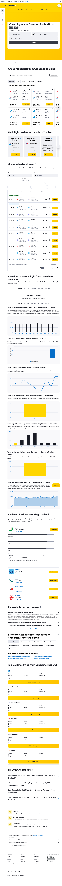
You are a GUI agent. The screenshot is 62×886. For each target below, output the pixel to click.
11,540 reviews (19, 599)
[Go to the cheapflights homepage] (11, 5)
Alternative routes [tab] (13, 641)
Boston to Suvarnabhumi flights (41, 658)
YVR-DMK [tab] (26, 288)
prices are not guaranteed (38, 835)
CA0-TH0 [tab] (20, 303)
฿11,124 (13, 27)
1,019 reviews (18, 591)
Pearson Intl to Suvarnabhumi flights (17, 658)
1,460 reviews (18, 582)
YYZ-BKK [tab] (47, 288)
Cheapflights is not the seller (16, 840)
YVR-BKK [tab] (20, 288)
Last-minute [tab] (31, 81)
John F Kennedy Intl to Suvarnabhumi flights (19, 656)
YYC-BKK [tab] (40, 288)
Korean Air (17, 569)
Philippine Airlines (19, 586)
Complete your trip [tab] (25, 641)
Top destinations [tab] (50, 645)
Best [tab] (18, 81)
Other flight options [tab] (14, 645)
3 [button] (48, 268)
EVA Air (17, 527)
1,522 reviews (18, 531)
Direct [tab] (23, 81)
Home (8, 62)
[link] (15, 154)
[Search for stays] (3, 13)
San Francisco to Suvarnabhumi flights (43, 656)
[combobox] (27, 30)
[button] (60, 1)
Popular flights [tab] (25, 645)
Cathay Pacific (18, 578)
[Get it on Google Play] (51, 857)
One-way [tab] (40, 81)
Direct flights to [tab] (37, 641)
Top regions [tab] (12, 648)
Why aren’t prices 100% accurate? (17, 845)
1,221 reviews (18, 574)
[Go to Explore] (3, 19)
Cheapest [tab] (11, 81)
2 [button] (45, 268)
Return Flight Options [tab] (37, 645)
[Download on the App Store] (51, 860)
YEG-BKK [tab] (34, 288)
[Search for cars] (3, 16)
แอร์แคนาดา (18, 595)
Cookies (26, 1)
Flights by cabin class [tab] (49, 641)
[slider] (45, 182)
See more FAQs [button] (33, 628)
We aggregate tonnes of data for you (18, 842)
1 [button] (42, 268)
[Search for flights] (3, 10)
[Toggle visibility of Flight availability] (34, 361)
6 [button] (55, 268)
